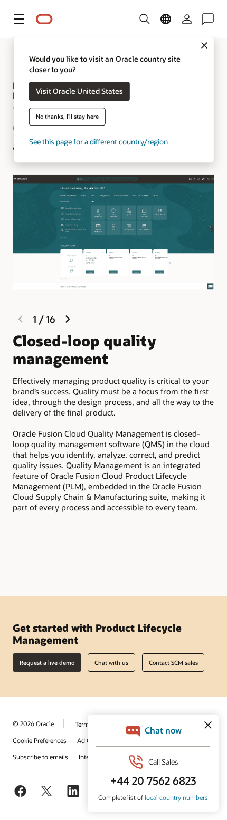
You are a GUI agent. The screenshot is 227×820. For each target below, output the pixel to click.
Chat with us (111, 663)
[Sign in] (187, 19)
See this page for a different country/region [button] (98, 142)
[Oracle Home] (44, 19)
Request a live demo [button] (47, 663)
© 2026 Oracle (33, 723)
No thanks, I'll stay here (67, 117)
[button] (19, 19)
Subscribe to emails (40, 757)
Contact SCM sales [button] (173, 663)
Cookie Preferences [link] (40, 740)
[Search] (144, 19)
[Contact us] (208, 19)
